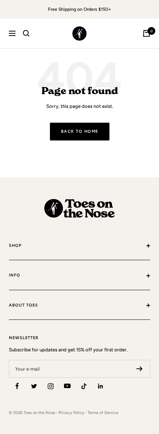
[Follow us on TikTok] (83, 386)
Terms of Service (103, 412)
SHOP (15, 245)
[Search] (26, 33)
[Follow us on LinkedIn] (100, 386)
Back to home (79, 131)
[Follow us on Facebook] (17, 386)
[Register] (139, 368)
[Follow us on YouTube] (67, 386)
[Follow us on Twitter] (34, 386)
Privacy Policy (71, 412)
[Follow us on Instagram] (50, 386)
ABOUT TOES (23, 305)
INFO (14, 275)
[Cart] (146, 33)
